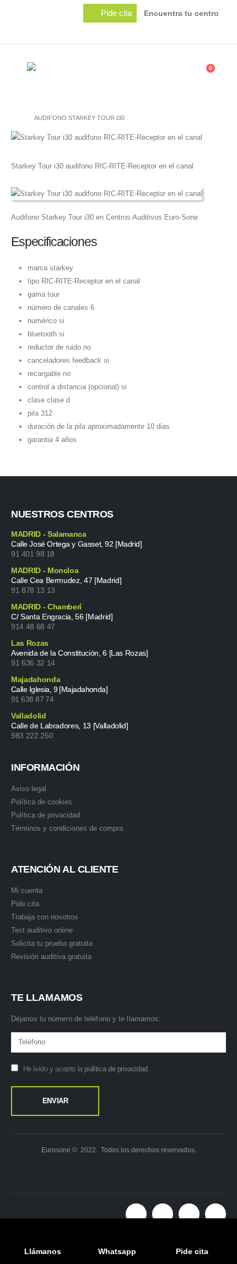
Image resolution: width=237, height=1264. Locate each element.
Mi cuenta (26, 890)
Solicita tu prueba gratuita (52, 943)
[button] (110, 13)
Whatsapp (117, 1251)
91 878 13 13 (33, 590)
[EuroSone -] (76, 74)
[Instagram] (221, 31)
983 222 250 (32, 735)
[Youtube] (198, 31)
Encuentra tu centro (181, 13)
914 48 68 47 (33, 626)
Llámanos (42, 1251)
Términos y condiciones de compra (67, 828)
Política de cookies (41, 802)
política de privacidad (115, 1069)
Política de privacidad (45, 815)
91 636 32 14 (33, 662)
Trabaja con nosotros (44, 917)
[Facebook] (151, 31)
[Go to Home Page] (15, 117)
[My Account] (185, 74)
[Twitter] (174, 31)
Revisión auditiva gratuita (51, 956)
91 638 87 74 (32, 699)
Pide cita (25, 904)
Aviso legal (28, 788)
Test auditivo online (42, 930)
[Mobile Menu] (19, 74)
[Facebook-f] (162, 1213)
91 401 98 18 (33, 553)
